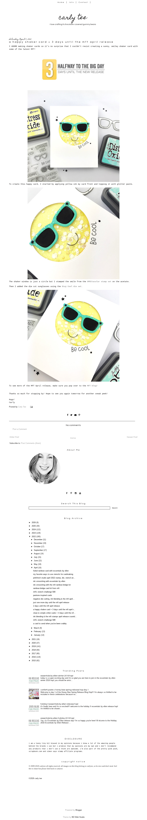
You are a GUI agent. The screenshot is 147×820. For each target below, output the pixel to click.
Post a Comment (20, 429)
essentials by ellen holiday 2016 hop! (57, 718)
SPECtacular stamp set (99, 281)
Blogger (79, 810)
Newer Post (132, 437)
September (38, 550)
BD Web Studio (78, 817)
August (37, 554)
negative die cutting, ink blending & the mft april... (54, 599)
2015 (34, 661)
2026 (34, 523)
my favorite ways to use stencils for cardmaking (53, 574)
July (36, 557)
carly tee (73, 18)
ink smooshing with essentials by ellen (49, 581)
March (37, 628)
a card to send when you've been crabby (50, 624)
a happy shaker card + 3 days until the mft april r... (54, 610)
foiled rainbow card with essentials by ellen (51, 571)
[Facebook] (67, 493)
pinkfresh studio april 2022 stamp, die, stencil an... (54, 578)
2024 (34, 530)
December (38, 540)
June (36, 561)
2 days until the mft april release (46, 606)
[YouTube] (80, 493)
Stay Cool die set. (72, 286)
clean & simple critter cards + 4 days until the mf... (54, 613)
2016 (34, 657)
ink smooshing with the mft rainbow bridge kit (52, 585)
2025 (34, 526)
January (37, 635)
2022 (34, 537)
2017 (34, 654)
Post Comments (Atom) (31, 443)
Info (71, 2)
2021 (34, 639)
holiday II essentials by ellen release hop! (59, 704)
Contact (83, 2)
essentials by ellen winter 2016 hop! (56, 676)
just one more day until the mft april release (51, 603)
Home (61, 2)
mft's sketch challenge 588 (44, 620)
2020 (34, 643)
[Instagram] (76, 493)
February (38, 631)
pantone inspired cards (42, 595)
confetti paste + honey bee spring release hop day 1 (64, 690)
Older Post (14, 437)
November (38, 543)
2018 (34, 650)
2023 (34, 533)
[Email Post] (31, 407)
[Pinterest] (71, 493)
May (36, 564)
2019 (34, 646)
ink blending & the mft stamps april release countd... (55, 617)
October (37, 547)
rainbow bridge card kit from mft (46, 588)
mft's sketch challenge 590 (44, 592)
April (36, 568)
